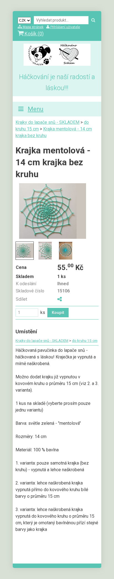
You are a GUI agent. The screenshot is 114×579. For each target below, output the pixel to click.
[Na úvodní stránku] (57, 64)
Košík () (34, 33)
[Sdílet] (59, 299)
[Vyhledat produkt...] (93, 20)
